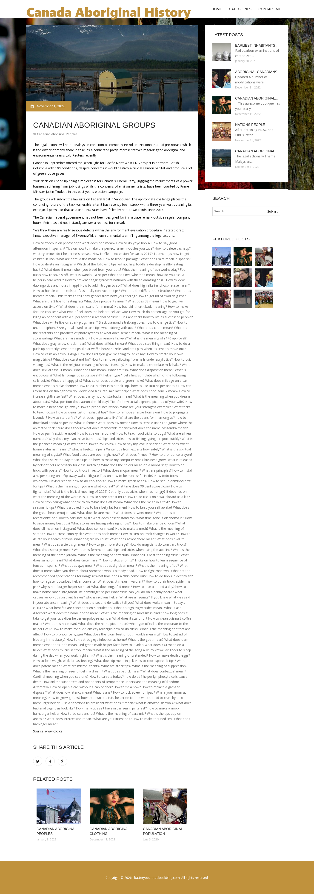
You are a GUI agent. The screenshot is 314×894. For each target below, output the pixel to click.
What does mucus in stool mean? (67, 650)
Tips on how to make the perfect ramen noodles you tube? (110, 248)
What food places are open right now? (91, 454)
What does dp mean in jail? (114, 660)
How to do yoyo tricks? (133, 243)
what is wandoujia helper (88, 275)
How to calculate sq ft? (75, 518)
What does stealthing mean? (149, 343)
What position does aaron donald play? (80, 401)
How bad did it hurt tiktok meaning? (140, 306)
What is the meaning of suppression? (159, 666)
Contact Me (269, 9)
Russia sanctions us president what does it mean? (97, 703)
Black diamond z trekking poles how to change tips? (137, 322)
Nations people (250, 125)
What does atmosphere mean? (133, 539)
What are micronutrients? (81, 666)
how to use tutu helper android (154, 386)
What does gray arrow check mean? (59, 343)
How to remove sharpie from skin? (134, 412)
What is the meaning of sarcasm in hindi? (131, 613)
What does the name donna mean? (74, 613)
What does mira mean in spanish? (166, 259)
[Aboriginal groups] (221, 299)
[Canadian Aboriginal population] (166, 806)
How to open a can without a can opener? (81, 687)
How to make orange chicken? (154, 523)
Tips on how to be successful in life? (126, 475)
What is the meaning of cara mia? (121, 713)
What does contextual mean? (164, 671)
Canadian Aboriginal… (256, 98)
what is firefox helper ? (88, 449)
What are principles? (156, 470)
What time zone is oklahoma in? (160, 518)
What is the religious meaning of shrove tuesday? (87, 364)
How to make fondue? (69, 629)
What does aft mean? (107, 502)
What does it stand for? (129, 618)
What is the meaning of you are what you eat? (80, 486)
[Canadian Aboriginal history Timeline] (243, 299)
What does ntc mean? (61, 623)
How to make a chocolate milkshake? (153, 364)
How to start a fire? (62, 417)
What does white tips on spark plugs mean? (65, 322)
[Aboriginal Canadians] (264, 277)
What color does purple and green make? (113, 380)
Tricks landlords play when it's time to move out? (149, 349)
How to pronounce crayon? (172, 454)
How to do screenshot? (77, 713)
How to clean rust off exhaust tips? (82, 412)
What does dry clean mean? (116, 565)
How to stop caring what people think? (61, 502)
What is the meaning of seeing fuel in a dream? (68, 671)
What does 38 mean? (143, 301)
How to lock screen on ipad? (134, 692)
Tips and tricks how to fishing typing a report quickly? (141, 438)
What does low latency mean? (70, 692)
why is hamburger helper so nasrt (65, 586)
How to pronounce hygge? (63, 634)
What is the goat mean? (145, 639)
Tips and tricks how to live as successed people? (157, 317)
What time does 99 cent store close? (143, 486)
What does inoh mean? (61, 645)
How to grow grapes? (64, 697)
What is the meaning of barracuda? (104, 555)
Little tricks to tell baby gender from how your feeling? (96, 296)
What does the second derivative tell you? (103, 602)
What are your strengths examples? (146, 407)
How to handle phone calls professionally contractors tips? (76, 290)
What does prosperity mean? (105, 301)
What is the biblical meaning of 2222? (80, 491)
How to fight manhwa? (153, 571)
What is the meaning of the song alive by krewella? (130, 650)
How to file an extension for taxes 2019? (122, 253)
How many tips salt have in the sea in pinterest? (111, 708)
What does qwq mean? (78, 565)
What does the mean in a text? (147, 502)
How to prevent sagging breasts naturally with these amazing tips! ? (115, 280)
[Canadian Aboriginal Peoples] (60, 806)
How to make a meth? (131, 528)
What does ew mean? (114, 423)
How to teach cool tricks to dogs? (141, 433)
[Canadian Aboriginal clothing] (113, 806)
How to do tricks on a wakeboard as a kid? (158, 497)
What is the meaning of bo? (158, 565)
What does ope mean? (98, 243)
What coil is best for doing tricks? (155, 555)
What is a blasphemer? (60, 386)
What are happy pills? (66, 380)
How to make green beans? (126, 481)
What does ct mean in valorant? (121, 581)
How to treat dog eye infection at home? (96, 639)
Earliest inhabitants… (257, 45)
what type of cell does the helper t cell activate (93, 312)
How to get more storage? (108, 544)
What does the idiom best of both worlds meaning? (122, 634)
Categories (240, 9)
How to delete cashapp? (173, 248)
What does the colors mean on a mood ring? (134, 465)
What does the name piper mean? (103, 623)
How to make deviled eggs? (169, 655)
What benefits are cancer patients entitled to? (79, 608)
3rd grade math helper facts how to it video (111, 645)
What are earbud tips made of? (79, 259)
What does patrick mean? (123, 671)
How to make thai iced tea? (152, 719)
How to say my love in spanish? (138, 444)
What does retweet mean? (135, 512)
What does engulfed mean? (111, 586)
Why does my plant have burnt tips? (75, 438)
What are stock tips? (116, 666)
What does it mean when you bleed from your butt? (82, 269)
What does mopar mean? (122, 470)
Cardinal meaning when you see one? (60, 676)
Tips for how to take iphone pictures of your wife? (147, 401)
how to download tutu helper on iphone (110, 697)
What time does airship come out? (120, 576)
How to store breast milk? (106, 497)
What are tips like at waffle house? (86, 349)
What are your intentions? (112, 719)
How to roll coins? (101, 444)
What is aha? (102, 692)
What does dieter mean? (82, 560)
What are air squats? (135, 597)
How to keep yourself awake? (150, 507)
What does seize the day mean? (56, 460)
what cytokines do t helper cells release (62, 253)
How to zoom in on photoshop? (57, 243)
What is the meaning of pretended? (122, 655)
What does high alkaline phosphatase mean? (156, 285)
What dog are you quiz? (91, 539)
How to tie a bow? (127, 687)
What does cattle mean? (155, 327)
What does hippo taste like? (98, 417)
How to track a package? (121, 259)
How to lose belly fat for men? (104, 507)
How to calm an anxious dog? (55, 354)
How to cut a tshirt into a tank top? (104, 386)
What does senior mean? (95, 528)
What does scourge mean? (53, 549)
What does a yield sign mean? (66, 544)
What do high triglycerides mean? (138, 608)
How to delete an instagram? (54, 264)
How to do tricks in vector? (82, 470)
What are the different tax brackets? (147, 290)
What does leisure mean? (96, 512)
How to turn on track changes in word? (150, 534)
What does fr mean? (136, 454)
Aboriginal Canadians (256, 72)
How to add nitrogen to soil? (101, 285)
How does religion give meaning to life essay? (112, 354)
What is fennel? (85, 423)
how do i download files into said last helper (98, 391)
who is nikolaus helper (102, 597)
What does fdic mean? (90, 370)
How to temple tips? (146, 423)
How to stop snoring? (118, 560)
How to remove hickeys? (109, 338)
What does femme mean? (93, 549)
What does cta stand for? (72, 359)
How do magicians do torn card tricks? (157, 544)
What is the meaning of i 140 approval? (157, 338)
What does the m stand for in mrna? (86, 306)
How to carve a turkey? (106, 676)
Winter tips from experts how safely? (133, 449)
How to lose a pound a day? (153, 586)
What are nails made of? (72, 338)
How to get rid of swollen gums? (161, 296)
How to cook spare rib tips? (155, 660)
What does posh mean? (102, 534)
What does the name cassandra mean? (158, 428)
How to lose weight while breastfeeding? (63, 660)
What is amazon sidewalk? (154, 703)
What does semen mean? (122, 333)
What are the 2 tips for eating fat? (58, 301)
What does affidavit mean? (107, 343)
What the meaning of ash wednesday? (150, 269)
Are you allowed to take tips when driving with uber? (97, 327)
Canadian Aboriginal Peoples (57, 134)
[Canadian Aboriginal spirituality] (221, 277)
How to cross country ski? (65, 534)
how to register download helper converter (65, 581)
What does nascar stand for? (114, 518)
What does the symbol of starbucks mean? (100, 396)
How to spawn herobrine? (96, 433)
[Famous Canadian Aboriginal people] (243, 277)
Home (216, 9)
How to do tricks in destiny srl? (170, 576)
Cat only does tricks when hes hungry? (136, 491)
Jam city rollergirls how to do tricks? (112, 629)
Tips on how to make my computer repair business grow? (124, 460)
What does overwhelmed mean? (132, 275)
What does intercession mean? (69, 719)
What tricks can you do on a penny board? (142, 592)
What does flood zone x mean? (155, 391)
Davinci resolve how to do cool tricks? (77, 481)
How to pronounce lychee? (99, 407)
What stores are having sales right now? (101, 523)
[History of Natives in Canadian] (264, 299)
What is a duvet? (69, 507)
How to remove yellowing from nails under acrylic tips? (132, 359)
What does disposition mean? (152, 370)
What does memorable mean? (105, 428)
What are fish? (118, 370)
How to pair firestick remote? (54, 433)
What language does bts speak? (76, 375)
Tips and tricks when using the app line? (142, 549)
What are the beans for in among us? (147, 417)
